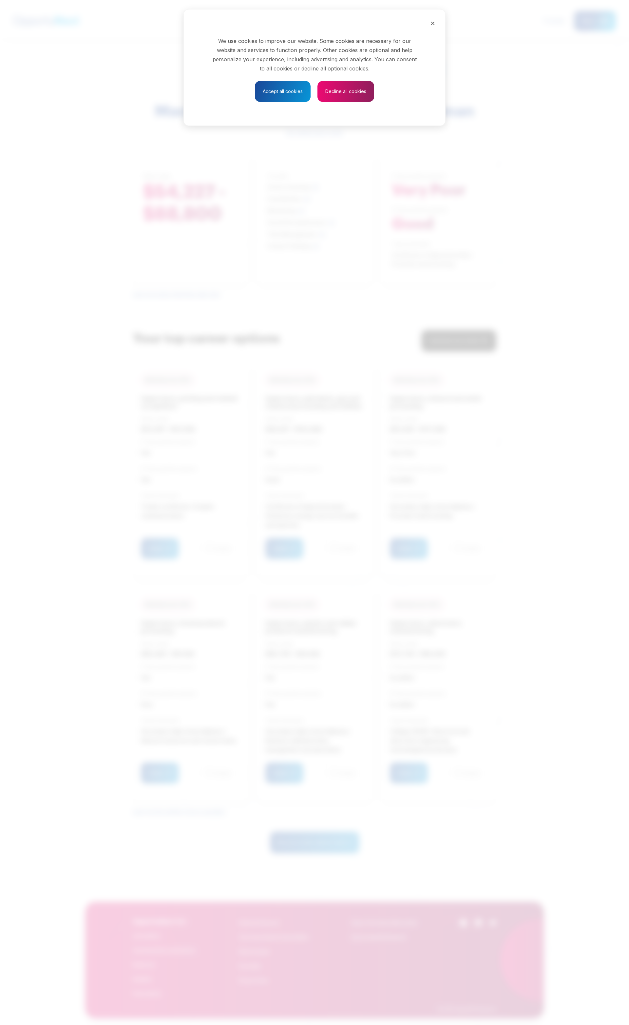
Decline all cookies (345, 91)
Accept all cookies (283, 91)
